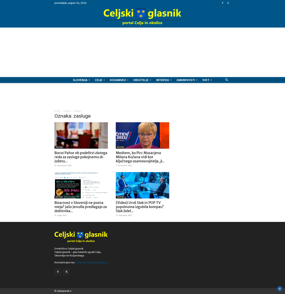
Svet (205, 80)
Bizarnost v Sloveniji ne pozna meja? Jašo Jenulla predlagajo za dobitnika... (80, 206)
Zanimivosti (185, 80)
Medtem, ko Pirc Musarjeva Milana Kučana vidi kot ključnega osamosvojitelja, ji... (140, 157)
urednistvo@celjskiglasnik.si (92, 262)
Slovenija (80, 80)
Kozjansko (118, 80)
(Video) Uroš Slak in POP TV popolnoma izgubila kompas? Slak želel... (140, 206)
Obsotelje (141, 80)
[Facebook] (222, 3)
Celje (98, 80)
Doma (57, 111)
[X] (228, 3)
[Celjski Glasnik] (142, 17)
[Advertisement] (142, 52)
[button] (227, 80)
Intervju (162, 80)
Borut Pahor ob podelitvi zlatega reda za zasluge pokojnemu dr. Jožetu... (80, 157)
